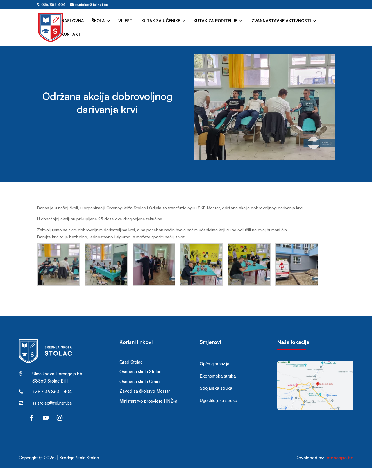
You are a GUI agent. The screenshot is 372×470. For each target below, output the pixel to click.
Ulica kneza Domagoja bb (57, 373)
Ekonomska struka (218, 376)
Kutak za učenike (160, 21)
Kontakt (71, 34)
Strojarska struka (216, 388)
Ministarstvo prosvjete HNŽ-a (148, 401)
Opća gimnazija (214, 363)
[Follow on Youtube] (45, 417)
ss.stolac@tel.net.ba (52, 403)
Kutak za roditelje (215, 21)
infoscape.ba (339, 457)
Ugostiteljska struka (218, 400)
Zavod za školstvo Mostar (144, 391)
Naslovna (72, 21)
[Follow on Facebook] (31, 417)
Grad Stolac (131, 362)
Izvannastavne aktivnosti (281, 21)
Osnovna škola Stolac (140, 371)
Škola (98, 21)
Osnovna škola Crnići (139, 381)
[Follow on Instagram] (59, 417)
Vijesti (126, 21)
